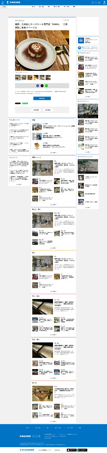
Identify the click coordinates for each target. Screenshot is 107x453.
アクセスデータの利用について (51, 436)
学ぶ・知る (66, 6)
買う (49, 6)
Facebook (93, 2)
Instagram (99, 2)
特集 (74, 6)
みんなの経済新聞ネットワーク (27, 450)
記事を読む (42, 98)
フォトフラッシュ (19, 20)
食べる (33, 6)
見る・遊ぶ (41, 6)
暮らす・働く (57, 6)
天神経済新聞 (13, 2)
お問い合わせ (63, 436)
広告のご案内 (48, 438)
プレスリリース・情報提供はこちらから (68, 434)
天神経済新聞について (50, 434)
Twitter (96, 2)
